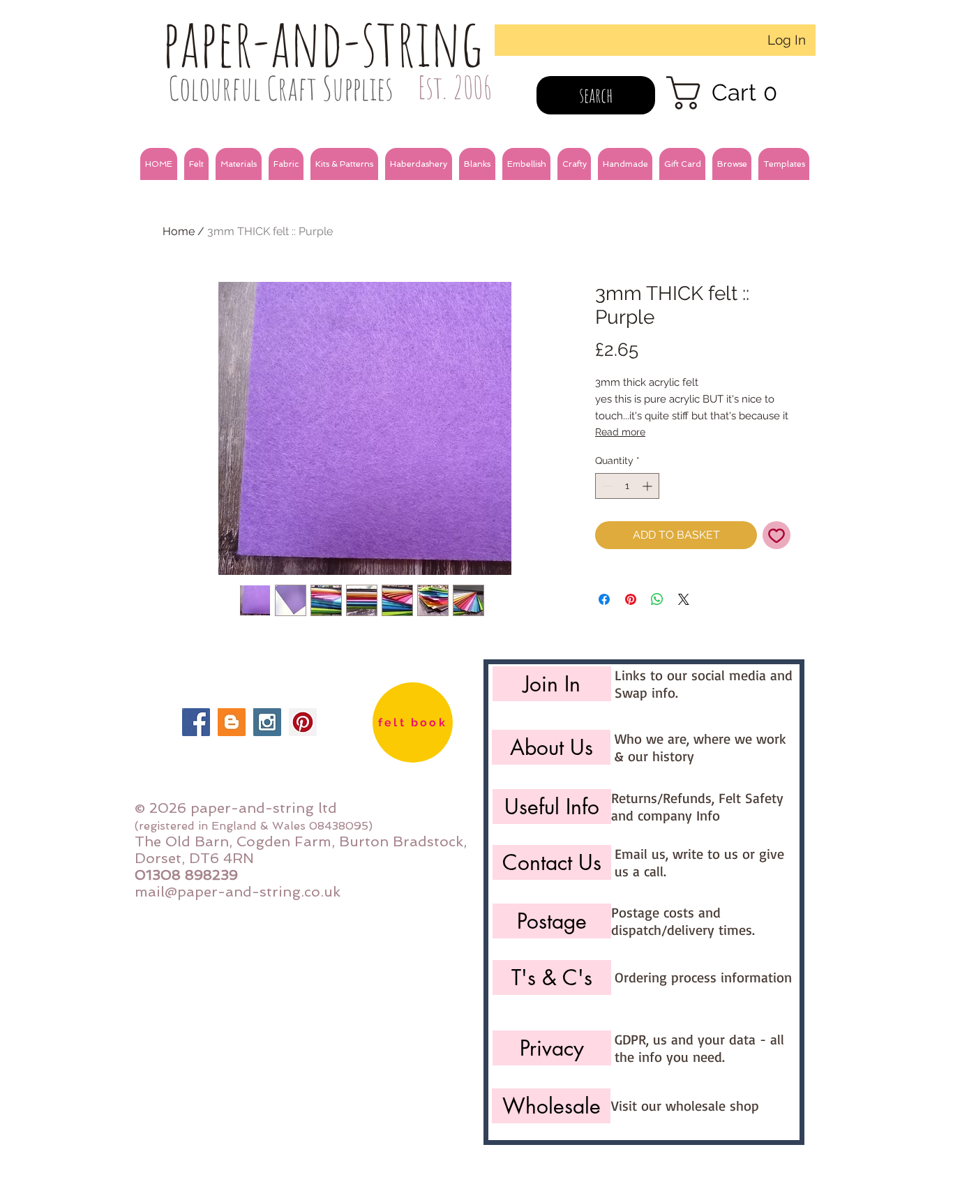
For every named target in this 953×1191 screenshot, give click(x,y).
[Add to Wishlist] (776, 535)
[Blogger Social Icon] (232, 722)
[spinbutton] (627, 486)
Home (179, 231)
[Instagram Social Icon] (267, 722)
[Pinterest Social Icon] (303, 722)
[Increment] (648, 486)
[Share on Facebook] (604, 599)
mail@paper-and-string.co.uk (237, 891)
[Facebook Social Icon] (196, 722)
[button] (196, 164)
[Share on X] (683, 599)
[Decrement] (606, 486)
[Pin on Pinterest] (630, 599)
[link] (730, 93)
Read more (620, 431)
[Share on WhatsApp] (657, 599)
